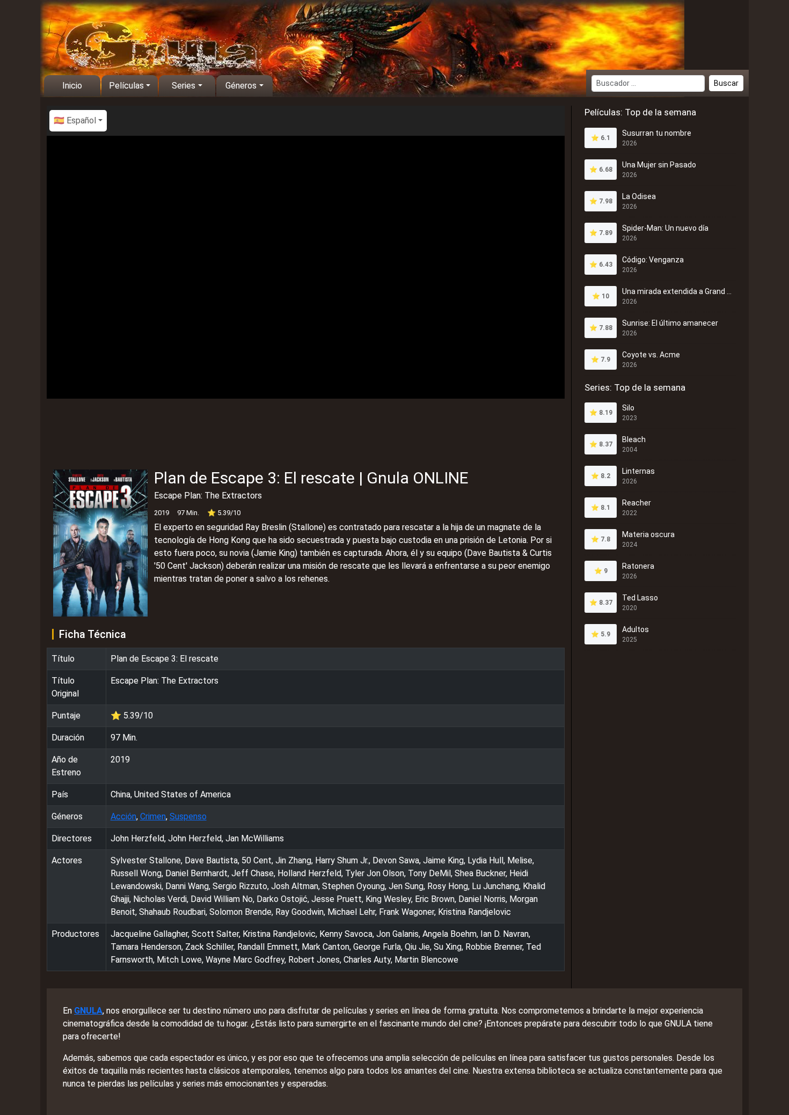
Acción (123, 816)
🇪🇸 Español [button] (75, 120)
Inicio (72, 85)
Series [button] (183, 85)
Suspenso (188, 816)
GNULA (88, 1011)
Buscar (726, 83)
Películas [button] (126, 85)
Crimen (153, 816)
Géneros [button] (241, 85)
